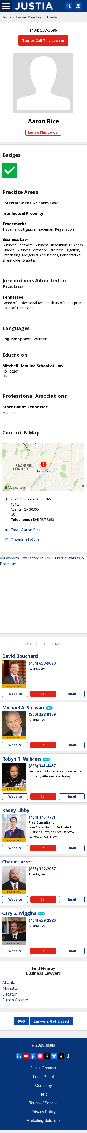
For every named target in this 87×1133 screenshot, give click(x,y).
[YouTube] (26, 1056)
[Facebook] (33, 1056)
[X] (61, 1056)
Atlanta (51, 17)
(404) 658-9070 (42, 663)
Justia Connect (43, 1068)
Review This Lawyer (43, 132)
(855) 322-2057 (42, 868)
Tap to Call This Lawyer (43, 40)
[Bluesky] (54, 1056)
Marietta (10, 988)
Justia (6, 17)
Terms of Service (43, 1103)
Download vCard (25, 539)
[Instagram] (40, 1056)
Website (15, 694)
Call (43, 694)
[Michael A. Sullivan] (14, 723)
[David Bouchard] (14, 672)
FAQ (21, 1021)
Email (71, 694)
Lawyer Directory (29, 17)
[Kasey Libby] (14, 826)
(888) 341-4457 (42, 766)
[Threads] (47, 1056)
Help (43, 1094)
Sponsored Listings (43, 644)
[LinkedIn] (19, 1056)
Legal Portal (43, 1077)
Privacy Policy (43, 1112)
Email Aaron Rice (25, 530)
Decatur (9, 994)
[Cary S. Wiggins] (14, 929)
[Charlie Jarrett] (14, 878)
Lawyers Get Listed (51, 1021)
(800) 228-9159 (42, 714)
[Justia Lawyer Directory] (68, 1056)
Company (43, 1085)
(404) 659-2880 (42, 920)
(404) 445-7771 (42, 817)
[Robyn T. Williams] (14, 775)
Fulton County (15, 1000)
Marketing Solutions (43, 1120)
